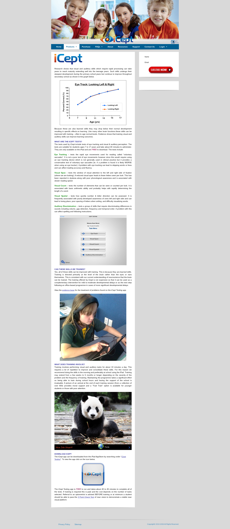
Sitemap (78, 524)
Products (70, 47)
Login (162, 47)
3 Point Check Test (86, 497)
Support (136, 47)
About (110, 47)
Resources (123, 47)
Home (58, 47)
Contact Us (150, 47)
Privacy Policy (64, 524)
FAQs (97, 47)
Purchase (86, 47)
